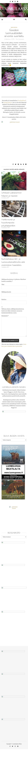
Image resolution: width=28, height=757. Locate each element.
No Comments (20, 39)
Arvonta (14, 27)
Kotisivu (4, 299)
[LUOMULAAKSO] (14, 10)
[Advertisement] (15, 127)
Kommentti (5, 316)
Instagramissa (8, 102)
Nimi (3, 284)
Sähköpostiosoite (6, 292)
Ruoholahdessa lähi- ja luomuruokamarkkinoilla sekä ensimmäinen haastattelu (13, 262)
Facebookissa (21, 100)
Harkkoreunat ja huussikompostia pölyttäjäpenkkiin (8, 222)
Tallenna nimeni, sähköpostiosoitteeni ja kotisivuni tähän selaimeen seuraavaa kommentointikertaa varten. (13, 311)
